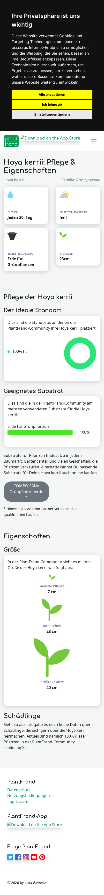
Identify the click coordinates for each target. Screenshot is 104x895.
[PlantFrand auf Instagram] (26, 856)
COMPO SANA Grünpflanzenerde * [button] (26, 491)
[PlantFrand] (11, 141)
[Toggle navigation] (93, 141)
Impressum (17, 801)
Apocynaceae (88, 180)
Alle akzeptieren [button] (52, 94)
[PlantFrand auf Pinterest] (42, 856)
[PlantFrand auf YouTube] (34, 856)
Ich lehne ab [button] (52, 104)
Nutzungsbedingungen (28, 795)
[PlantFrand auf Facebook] (18, 856)
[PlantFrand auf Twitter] (10, 856)
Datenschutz (18, 789)
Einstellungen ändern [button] (52, 114)
